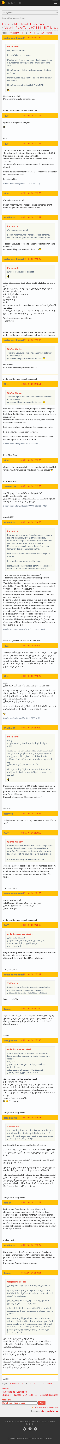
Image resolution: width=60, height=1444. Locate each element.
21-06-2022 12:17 (33, 143)
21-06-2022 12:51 (33, 384)
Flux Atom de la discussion (46, 1407)
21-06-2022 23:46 (33, 1040)
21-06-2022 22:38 (33, 925)
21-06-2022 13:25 (33, 486)
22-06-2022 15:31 (33, 1273)
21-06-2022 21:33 (33, 893)
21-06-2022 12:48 (33, 340)
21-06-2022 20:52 (33, 833)
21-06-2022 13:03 (33, 460)
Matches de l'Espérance (29, 24)
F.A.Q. (44, 1421)
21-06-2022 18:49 (33, 676)
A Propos (9, 1421)
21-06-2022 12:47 (33, 259)
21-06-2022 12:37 (33, 217)
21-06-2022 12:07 (33, 115)
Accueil (6, 24)
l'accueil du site (50, 1411)
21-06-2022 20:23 (33, 813)
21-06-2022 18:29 (33, 646)
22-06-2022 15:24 (33, 1245)
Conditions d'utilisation (27, 1421)
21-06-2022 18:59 (33, 728)
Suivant (49, 33)
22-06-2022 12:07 (33, 1202)
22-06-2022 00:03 (33, 1117)
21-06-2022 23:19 (33, 1009)
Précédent (14, 33)
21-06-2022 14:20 (33, 522)
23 (42, 33)
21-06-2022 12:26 (33, 193)
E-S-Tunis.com (14, 2)
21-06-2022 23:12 (33, 974)
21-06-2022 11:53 (33, 38)
